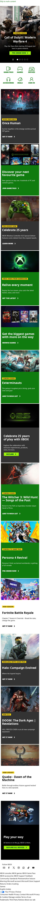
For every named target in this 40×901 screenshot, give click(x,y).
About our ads (29, 899)
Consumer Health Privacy (9, 894)
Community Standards (8, 878)
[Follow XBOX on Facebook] (9, 867)
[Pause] (13, 59)
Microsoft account (14, 881)
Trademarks (4, 899)
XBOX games (17, 873)
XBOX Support (19, 876)
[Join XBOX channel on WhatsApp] (23, 867)
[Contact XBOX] (4, 867)
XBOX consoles (5, 873)
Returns (3, 884)
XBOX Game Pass (28, 873)
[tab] (17, 59)
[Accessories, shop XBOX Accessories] (8, 79)
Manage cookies (14, 897)
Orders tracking (12, 884)
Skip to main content (8, 1)
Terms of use (26, 897)
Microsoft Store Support (30, 881)
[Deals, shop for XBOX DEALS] (20, 79)
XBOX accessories (6, 876)
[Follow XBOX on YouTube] (33, 867)
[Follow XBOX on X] (14, 867)
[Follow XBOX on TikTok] (28, 867)
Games (2, 886)
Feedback (29, 876)
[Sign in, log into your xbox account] (31, 79)
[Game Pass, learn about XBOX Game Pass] (8, 68)
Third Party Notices (16, 899)
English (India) (5, 889)
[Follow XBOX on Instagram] (18, 867)
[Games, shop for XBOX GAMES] (20, 68)
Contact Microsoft (27, 894)
